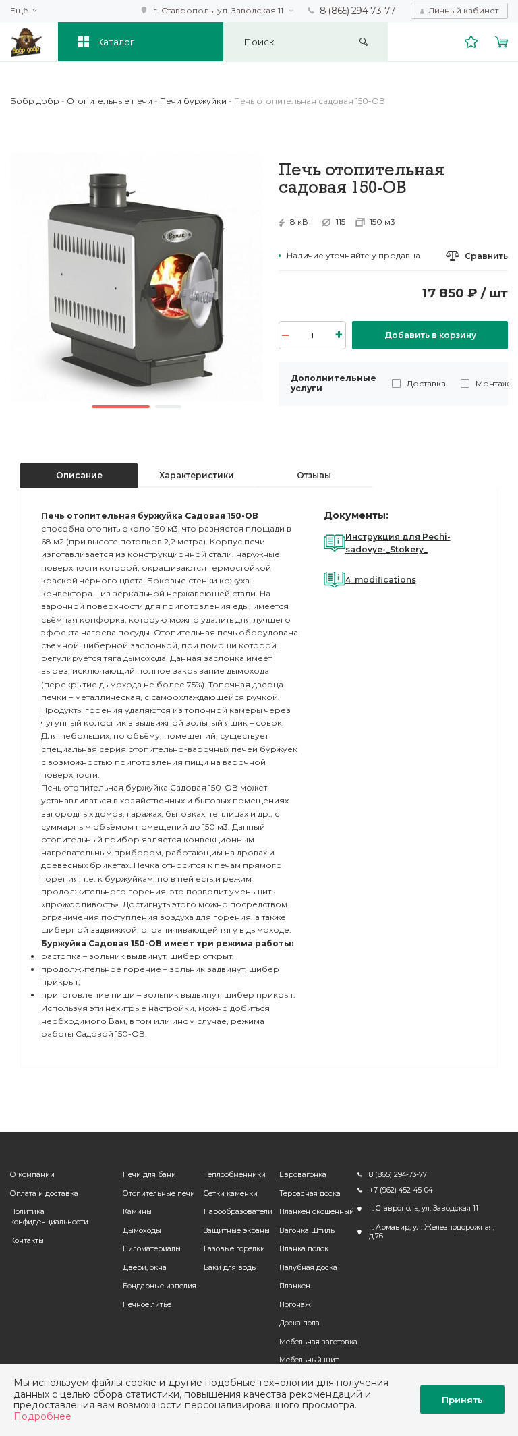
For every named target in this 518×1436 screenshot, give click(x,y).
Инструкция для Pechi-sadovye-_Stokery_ (398, 543)
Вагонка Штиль (307, 1230)
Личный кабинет (463, 10)
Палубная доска (308, 1267)
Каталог (115, 41)
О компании (32, 1174)
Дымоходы (142, 1230)
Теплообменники (235, 1174)
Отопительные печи (159, 1193)
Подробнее (42, 1416)
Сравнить (486, 256)
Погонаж (295, 1304)
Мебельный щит (309, 1360)
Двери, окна (145, 1267)
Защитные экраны (237, 1230)
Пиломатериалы (152, 1248)
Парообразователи (238, 1211)
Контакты (27, 1240)
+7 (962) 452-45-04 (400, 1190)
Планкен (294, 1286)
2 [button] (168, 406)
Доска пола (299, 1323)
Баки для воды (230, 1267)
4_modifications (380, 580)
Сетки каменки (231, 1193)
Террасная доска (310, 1193)
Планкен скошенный (316, 1211)
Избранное (471, 42)
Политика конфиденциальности (49, 1216)
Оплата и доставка (44, 1193)
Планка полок (303, 1248)
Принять (462, 1399)
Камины (137, 1211)
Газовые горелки (234, 1248)
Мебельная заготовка (318, 1342)
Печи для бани (149, 1174)
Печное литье (147, 1304)
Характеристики (196, 475)
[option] (136, 276)
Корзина (502, 42)
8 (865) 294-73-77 (358, 11)
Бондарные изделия (159, 1286)
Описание (79, 475)
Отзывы (314, 475)
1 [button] (121, 406)
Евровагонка (302, 1174)
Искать (363, 42)
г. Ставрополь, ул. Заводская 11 (218, 10)
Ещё (19, 11)
